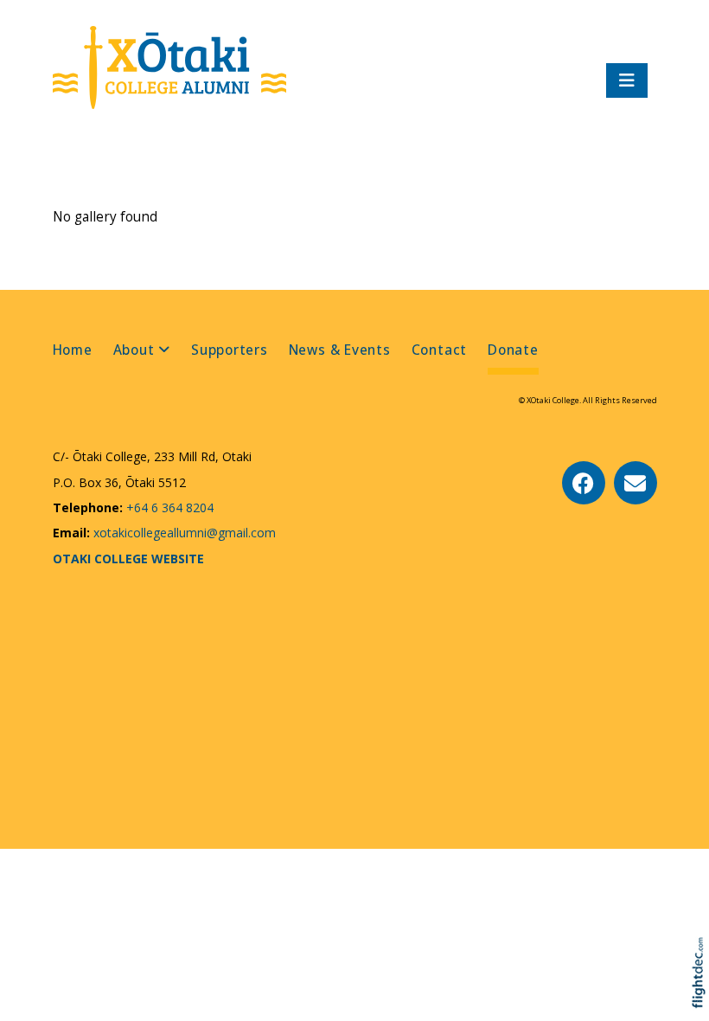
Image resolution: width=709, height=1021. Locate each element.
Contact (439, 350)
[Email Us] (635, 482)
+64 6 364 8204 (168, 507)
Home (73, 350)
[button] (702, 995)
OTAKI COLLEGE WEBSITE (128, 558)
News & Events (340, 350)
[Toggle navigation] (627, 80)
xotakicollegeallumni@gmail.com (183, 532)
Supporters (229, 350)
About (134, 350)
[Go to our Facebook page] (583, 482)
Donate (513, 350)
